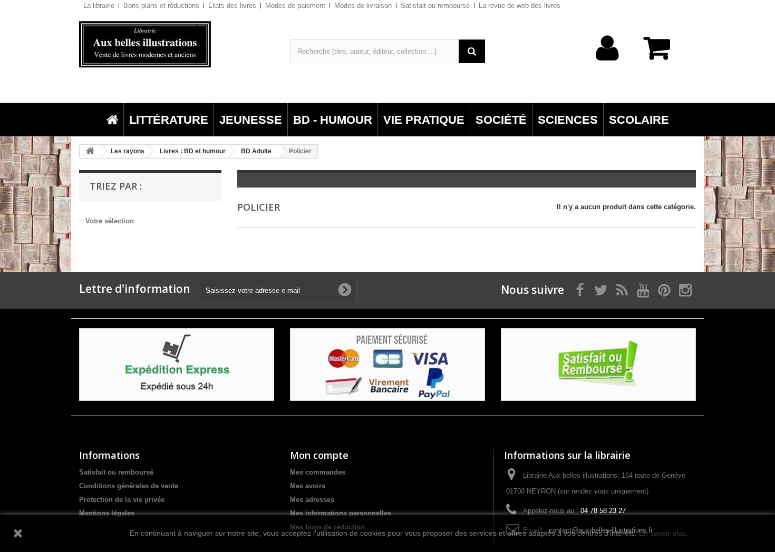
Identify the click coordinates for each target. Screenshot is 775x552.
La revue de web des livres (519, 5)
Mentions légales (106, 513)
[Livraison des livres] (176, 364)
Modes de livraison (363, 5)
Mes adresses (312, 500)
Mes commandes (317, 472)
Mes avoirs (307, 486)
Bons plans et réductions (161, 5)
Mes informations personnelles (340, 513)
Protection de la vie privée (121, 500)
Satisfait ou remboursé (435, 5)
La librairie (98, 5)
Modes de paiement (295, 5)
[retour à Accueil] (90, 151)
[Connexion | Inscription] (607, 65)
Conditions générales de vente (128, 486)
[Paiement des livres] (387, 364)
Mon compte (319, 455)
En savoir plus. (663, 533)
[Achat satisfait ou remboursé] (598, 364)
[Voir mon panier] (661, 53)
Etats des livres (232, 5)
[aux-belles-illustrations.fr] (176, 44)
